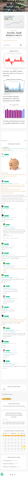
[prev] (4, 433)
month (18, 433)
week (21, 433)
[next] (6, 433)
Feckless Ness (11, 267)
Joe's (24, 407)
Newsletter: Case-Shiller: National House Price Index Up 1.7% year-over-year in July (13, 73)
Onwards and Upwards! (8, 463)
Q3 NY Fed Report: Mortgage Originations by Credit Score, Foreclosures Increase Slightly (11, 98)
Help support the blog (7, 394)
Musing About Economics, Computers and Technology (14, 6)
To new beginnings (7, 460)
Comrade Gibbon (12, 364)
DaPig (2, 156)
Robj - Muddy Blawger (13, 289)
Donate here (5, 419)
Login (25, 140)
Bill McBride (7, 45)
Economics (14, 30)
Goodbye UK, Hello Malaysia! (9, 466)
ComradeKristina (12, 228)
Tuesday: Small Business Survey (10, 40)
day (24, 433)
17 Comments (18, 37)
